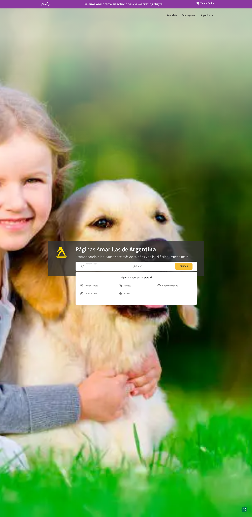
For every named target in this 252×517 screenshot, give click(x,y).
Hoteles (127, 285)
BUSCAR (184, 266)
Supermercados (170, 285)
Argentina (205, 15)
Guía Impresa (188, 15)
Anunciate (172, 15)
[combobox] (102, 266)
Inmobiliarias (91, 293)
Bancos (127, 293)
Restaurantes (91, 285)
